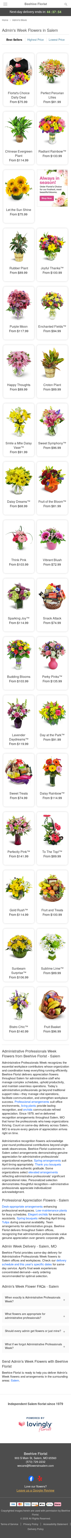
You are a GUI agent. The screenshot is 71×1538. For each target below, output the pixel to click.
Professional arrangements (32, 1101)
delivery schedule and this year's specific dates (34, 1262)
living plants (28, 1105)
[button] (62, 1529)
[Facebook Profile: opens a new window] (31, 1478)
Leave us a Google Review (35, 1490)
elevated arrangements (43, 1172)
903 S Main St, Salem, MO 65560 (35, 1458)
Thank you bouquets (48, 1164)
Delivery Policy (36, 1529)
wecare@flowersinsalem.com (35, 1465)
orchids (28, 1109)
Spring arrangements (47, 1160)
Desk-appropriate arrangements (22, 1206)
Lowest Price (57, 40)
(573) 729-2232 (35, 1462)
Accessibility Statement (55, 1524)
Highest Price (35, 40)
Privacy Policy (30, 1524)
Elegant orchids (38, 1214)
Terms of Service (9, 1524)
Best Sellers (14, 40)
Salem (15, 1380)
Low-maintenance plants (51, 1210)
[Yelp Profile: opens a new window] (40, 1478)
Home (5, 20)
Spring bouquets (27, 1218)
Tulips (5, 1222)
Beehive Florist (35, 3)
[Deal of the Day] (52, 193)
